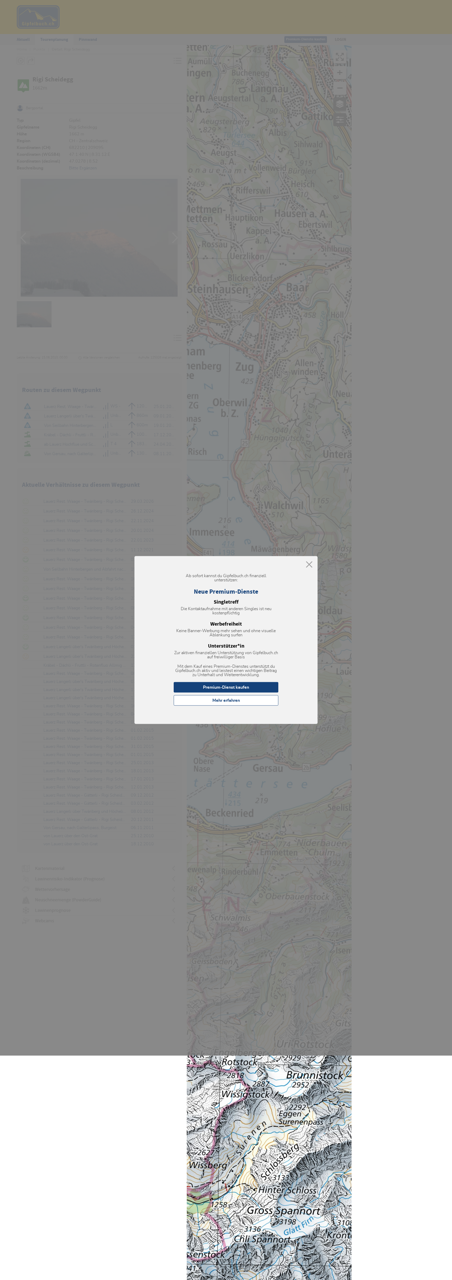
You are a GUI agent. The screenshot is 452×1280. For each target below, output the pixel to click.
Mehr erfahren (226, 700)
